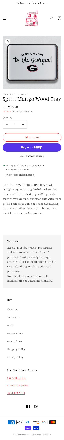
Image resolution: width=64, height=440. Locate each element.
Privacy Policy (15, 357)
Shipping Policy (16, 349)
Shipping (7, 111)
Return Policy (15, 333)
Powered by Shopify (43, 434)
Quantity (7, 117)
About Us (12, 309)
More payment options (32, 156)
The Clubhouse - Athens (27, 434)
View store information (20, 174)
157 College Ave (16, 378)
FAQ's (10, 325)
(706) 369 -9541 (16, 393)
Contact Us (13, 317)
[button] (4, 18)
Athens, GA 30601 (17, 385)
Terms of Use (14, 341)
